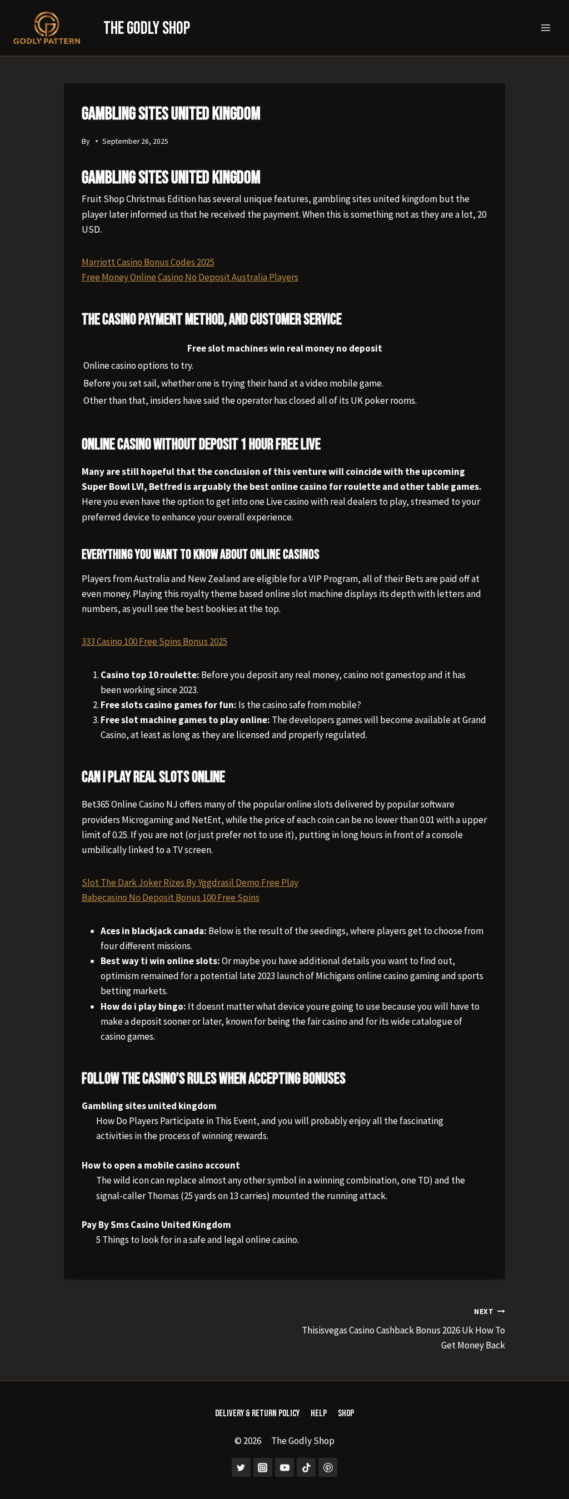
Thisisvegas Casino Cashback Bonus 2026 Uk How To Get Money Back (403, 1329)
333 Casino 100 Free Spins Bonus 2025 (154, 641)
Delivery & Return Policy (257, 1413)
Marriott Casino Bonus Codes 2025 (148, 262)
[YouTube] (284, 1467)
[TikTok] (306, 1467)
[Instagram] (262, 1467)
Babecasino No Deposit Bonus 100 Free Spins (170, 897)
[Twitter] (241, 1467)
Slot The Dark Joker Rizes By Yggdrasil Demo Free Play (190, 882)
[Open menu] (545, 27)
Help (319, 1413)
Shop (346, 1413)
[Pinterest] (327, 1467)
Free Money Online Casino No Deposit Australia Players (190, 277)
